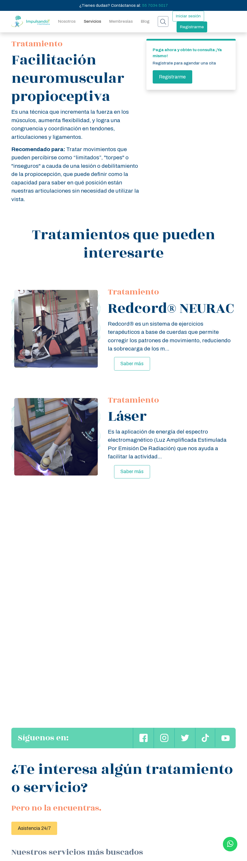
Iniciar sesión (188, 16)
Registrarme (192, 27)
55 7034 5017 (155, 5)
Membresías (121, 21)
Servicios (92, 21)
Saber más (132, 363)
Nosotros (66, 21)
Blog (145, 21)
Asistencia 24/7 (34, 828)
